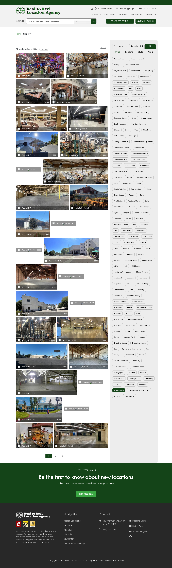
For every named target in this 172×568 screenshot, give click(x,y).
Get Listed (109, 14)
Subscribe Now (86, 494)
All (150, 46)
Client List (122, 14)
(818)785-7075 (102, 8)
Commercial (121, 46)
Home (18, 33)
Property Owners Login (74, 543)
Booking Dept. (127, 8)
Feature (129, 52)
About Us (96, 14)
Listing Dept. (149, 8)
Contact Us (150, 14)
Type (117, 52)
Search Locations (72, 520)
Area (150, 52)
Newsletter (136, 14)
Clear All (103, 48)
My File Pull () (147, 21)
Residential (137, 46)
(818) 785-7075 (109, 529)
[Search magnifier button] (93, 21)
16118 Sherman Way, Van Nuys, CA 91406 (113, 522)
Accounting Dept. (141, 531)
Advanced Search (120, 21)
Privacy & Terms (116, 560)
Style (140, 52)
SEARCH (20, 21)
